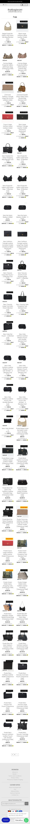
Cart (24, 4)
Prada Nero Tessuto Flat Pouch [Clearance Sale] (8, 705)
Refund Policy (15, 791)
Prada (7, 40)
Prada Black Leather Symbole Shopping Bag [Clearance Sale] (22, 460)
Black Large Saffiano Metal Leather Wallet (22, 35)
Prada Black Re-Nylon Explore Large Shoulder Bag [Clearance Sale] (22, 491)
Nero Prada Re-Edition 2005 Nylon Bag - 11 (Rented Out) (8, 188)
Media (14, 774)
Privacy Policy (15, 778)
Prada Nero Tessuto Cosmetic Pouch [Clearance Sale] (22, 675)
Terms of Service (15, 793)
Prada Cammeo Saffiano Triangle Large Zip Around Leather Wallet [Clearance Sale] (22, 522)
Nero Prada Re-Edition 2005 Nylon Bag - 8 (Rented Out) (22, 188)
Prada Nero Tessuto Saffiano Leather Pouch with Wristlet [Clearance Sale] (7, 736)
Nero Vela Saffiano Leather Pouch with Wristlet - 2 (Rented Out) (22, 400)
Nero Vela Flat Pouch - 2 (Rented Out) (8, 336)
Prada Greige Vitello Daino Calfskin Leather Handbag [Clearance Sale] (22, 585)
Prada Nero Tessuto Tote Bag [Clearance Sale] (22, 734)
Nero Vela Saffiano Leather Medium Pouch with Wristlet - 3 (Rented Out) (7, 369)
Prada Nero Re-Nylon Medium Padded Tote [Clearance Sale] (7, 646)
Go (27, 804)
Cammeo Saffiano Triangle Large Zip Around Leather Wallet (7, 97)
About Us (15, 772)
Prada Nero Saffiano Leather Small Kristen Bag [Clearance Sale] (22, 646)
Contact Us (15, 795)
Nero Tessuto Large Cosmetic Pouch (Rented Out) (7, 307)
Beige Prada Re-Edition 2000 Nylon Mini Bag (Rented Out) (8, 36)
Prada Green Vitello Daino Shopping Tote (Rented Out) (22, 553)
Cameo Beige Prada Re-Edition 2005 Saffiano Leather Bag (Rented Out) (22, 66)
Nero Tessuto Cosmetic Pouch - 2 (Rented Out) (8, 274)
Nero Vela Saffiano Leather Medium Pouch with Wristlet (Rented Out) (22, 337)
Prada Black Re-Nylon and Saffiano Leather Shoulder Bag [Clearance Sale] (7, 491)
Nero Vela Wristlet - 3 (8, 429)
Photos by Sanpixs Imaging (15, 779)
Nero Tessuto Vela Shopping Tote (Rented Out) (22, 306)
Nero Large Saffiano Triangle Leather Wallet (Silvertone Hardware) (22, 127)
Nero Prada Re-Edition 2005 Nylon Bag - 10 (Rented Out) (22, 158)
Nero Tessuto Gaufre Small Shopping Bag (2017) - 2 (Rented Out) (22, 276)
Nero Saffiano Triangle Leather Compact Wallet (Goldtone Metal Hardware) (7, 245)
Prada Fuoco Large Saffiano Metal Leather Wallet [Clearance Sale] (8, 554)
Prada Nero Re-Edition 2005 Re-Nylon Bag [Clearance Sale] (22, 616)
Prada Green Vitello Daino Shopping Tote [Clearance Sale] (7, 584)
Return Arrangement (15, 787)
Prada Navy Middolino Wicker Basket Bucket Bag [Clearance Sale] (8, 616)
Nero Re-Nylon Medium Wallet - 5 (22, 216)
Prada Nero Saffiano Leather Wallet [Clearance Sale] (8, 675)
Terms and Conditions (15, 776)
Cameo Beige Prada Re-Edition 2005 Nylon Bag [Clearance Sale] (7, 65)
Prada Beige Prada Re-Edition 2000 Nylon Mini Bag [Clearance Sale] (22, 431)
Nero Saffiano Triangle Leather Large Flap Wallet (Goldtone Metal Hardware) (22, 245)
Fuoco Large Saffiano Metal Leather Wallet (7, 126)
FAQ (15, 789)
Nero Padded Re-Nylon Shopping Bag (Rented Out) (7, 157)
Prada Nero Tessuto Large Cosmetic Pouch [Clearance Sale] (22, 705)
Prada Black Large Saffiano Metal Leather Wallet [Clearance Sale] (8, 460)
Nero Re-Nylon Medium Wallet (7, 216)
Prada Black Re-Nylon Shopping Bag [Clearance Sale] (7, 521)
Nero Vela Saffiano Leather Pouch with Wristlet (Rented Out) (7, 400)
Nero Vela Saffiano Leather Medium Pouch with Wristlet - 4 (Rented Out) (22, 369)
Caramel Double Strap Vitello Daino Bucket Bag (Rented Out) (22, 97)
